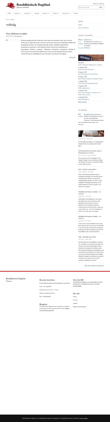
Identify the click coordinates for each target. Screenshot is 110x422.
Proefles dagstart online (84, 88)
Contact (75, 296)
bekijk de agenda (82, 102)
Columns (75, 303)
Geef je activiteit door (83, 28)
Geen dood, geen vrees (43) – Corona (49, 290)
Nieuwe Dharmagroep (83, 99)
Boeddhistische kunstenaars (92, 114)
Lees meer (72, 57)
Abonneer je (88, 40)
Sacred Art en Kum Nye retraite (86, 69)
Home (7, 19)
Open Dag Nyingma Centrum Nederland (88, 74)
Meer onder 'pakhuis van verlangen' (94, 265)
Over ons (75, 300)
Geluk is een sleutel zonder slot (47, 293)
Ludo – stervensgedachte (45, 286)
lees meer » (81, 124)
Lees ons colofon (77, 286)
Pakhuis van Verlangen (85, 138)
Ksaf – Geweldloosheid (45, 296)
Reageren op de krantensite (79, 306)
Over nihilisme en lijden (16, 33)
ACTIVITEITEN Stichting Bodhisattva (88, 83)
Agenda (80, 24)
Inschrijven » (87, 47)
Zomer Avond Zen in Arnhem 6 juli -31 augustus (90, 65)
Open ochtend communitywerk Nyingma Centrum (90, 78)
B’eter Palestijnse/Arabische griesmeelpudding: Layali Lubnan (55, 283)
